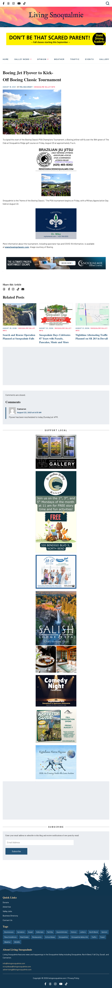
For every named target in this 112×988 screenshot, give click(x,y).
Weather (59, 59)
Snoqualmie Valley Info (44, 87)
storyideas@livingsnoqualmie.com (17, 966)
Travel (102, 937)
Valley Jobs (7, 911)
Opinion (41, 59)
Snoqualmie (63, 937)
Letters (83, 932)
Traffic (74, 59)
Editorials (39, 932)
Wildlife (17, 942)
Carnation (20, 932)
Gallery (104, 59)
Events (89, 59)
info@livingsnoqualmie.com (14, 963)
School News (50, 937)
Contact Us (7, 920)
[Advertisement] (56, 366)
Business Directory (10, 915)
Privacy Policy (73, 978)
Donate (6, 902)
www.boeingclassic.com (17, 247)
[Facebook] (9, 289)
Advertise (7, 907)
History (73, 932)
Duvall (30, 932)
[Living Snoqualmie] (56, 15)
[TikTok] (19, 289)
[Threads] (5, 289)
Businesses (9, 932)
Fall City (50, 932)
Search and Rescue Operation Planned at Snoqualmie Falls (19, 336)
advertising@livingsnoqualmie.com (17, 969)
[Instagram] (14, 289)
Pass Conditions (10, 937)
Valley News (22, 59)
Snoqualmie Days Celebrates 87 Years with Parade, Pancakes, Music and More (54, 338)
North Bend (93, 932)
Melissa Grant (26, 87)
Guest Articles (62, 932)
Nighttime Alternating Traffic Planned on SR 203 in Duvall (92, 336)
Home (6, 59)
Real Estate (24, 937)
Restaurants (37, 937)
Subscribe (16, 851)
